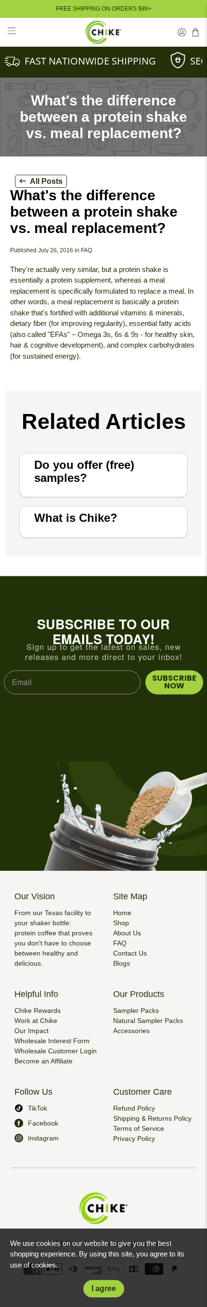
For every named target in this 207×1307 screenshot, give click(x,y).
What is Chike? (75, 517)
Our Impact (31, 1031)
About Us (127, 933)
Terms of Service (138, 1128)
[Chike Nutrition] (104, 32)
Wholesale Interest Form (52, 1041)
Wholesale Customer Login (55, 1051)
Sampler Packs (136, 1010)
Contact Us (130, 953)
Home (122, 913)
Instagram (43, 1138)
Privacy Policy (134, 1138)
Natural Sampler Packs (148, 1020)
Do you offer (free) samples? (84, 471)
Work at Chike (35, 1020)
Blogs (121, 963)
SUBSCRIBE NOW (174, 682)
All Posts (46, 181)
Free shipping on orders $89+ (104, 8)
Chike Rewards (37, 1010)
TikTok (37, 1108)
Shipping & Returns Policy (152, 1118)
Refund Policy (134, 1108)
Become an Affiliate (43, 1061)
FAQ (120, 943)
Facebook (43, 1123)
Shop (121, 923)
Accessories (131, 1031)
